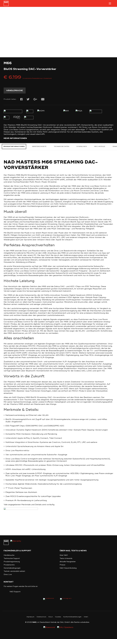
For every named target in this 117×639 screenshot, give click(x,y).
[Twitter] (28, 99)
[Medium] (66, 600)
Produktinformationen (14, 146)
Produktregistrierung (12, 562)
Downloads (82, 146)
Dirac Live (8, 574)
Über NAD (64, 555)
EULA (51, 617)
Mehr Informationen (15, 138)
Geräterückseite (39, 146)
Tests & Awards (66, 558)
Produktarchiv (9, 565)
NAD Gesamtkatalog (68, 568)
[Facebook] (21, 99)
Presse (62, 565)
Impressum (30, 617)
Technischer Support (12, 558)
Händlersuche (14, 90)
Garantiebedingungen (12, 568)
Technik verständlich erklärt (14, 571)
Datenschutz (41, 617)
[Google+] (35, 99)
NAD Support (15, 592)
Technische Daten (61, 146)
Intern (86, 617)
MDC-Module (99, 146)
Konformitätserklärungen (72, 617)
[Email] (42, 99)
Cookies (58, 617)
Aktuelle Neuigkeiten (68, 562)
